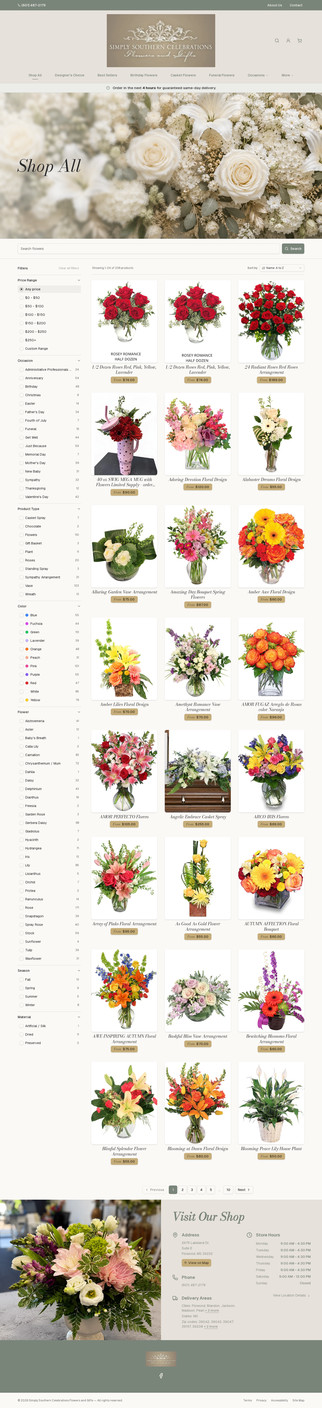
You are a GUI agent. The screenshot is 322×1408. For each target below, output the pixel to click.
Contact (296, 5)
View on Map (198, 1263)
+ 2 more (212, 1310)
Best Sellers (107, 75)
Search (295, 249)
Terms (247, 1400)
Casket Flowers (183, 75)
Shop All (35, 75)
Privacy (261, 1400)
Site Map (298, 1400)
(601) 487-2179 (33, 5)
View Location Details (289, 1295)
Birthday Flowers (143, 75)
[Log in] (288, 40)
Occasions (256, 75)
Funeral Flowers (222, 75)
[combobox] (282, 268)
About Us (274, 5)
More (286, 75)
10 (228, 1190)
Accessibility (279, 1400)
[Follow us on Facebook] (161, 1375)
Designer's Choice (69, 75)
